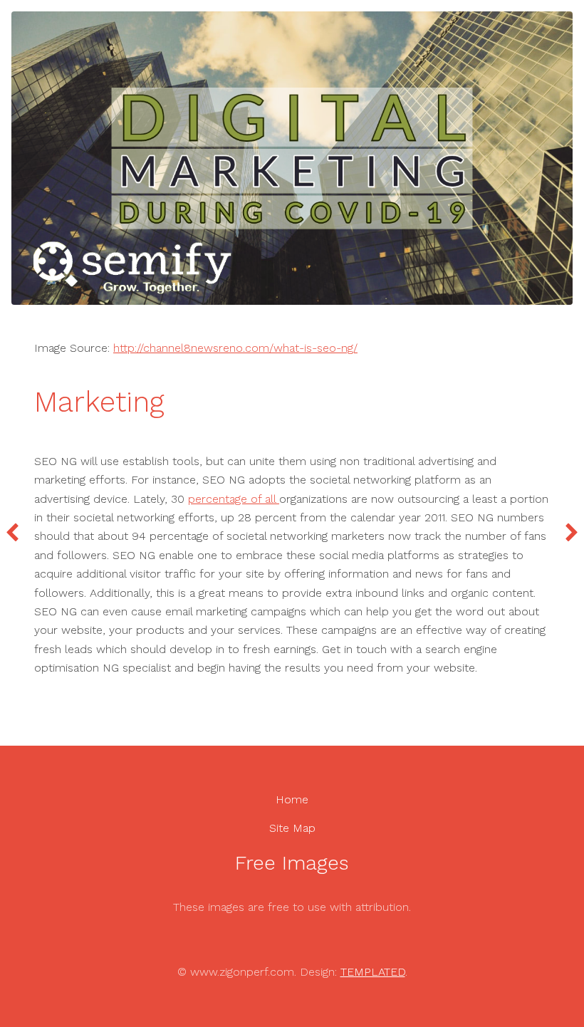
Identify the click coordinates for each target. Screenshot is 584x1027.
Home (292, 799)
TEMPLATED (372, 972)
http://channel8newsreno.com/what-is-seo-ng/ (235, 348)
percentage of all (233, 499)
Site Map (292, 828)
